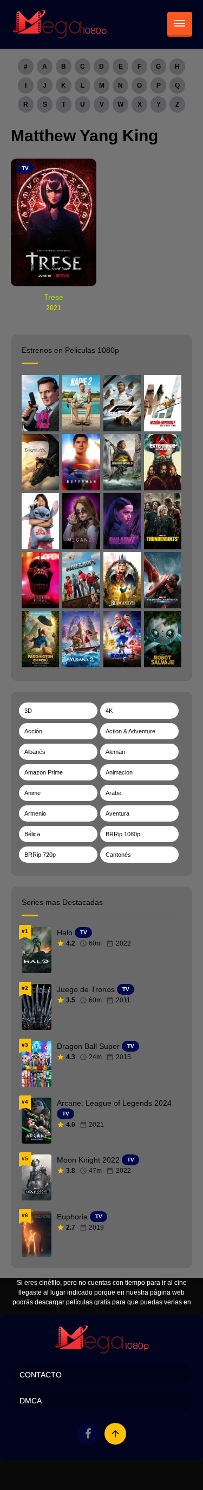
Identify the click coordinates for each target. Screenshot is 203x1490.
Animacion (119, 772)
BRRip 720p (40, 854)
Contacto (40, 1374)
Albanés (34, 752)
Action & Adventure (130, 731)
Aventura (117, 813)
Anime (32, 793)
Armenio (35, 813)
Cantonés (118, 854)
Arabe (113, 793)
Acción (33, 731)
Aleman (115, 752)
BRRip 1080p (123, 834)
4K (109, 710)
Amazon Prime (43, 772)
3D (28, 710)
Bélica (32, 834)
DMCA (30, 1400)
